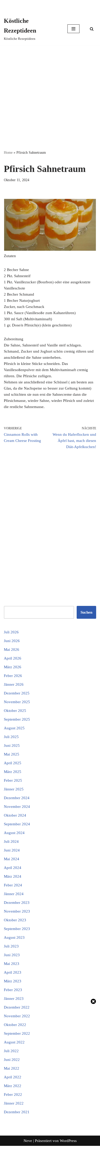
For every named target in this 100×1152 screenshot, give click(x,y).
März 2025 (12, 772)
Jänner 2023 (14, 998)
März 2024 (12, 876)
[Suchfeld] (92, 29)
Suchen (86, 612)
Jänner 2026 (14, 684)
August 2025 (14, 728)
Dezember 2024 (16, 798)
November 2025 (17, 702)
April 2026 (12, 658)
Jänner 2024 (14, 894)
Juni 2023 (12, 955)
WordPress (68, 1141)
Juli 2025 (11, 737)
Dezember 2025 (16, 693)
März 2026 (12, 667)
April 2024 (12, 868)
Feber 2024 (13, 885)
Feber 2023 (13, 990)
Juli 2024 (11, 841)
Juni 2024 (12, 850)
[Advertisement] (50, 97)
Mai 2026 (11, 649)
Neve (28, 1141)
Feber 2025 (13, 780)
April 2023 (12, 972)
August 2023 (14, 937)
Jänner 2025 (14, 789)
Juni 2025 (12, 745)
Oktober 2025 (15, 711)
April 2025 (12, 763)
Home (8, 152)
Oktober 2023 (15, 920)
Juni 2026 (12, 641)
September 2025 (17, 719)
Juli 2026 (11, 632)
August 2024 (14, 833)
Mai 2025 (11, 754)
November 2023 (17, 911)
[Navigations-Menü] (73, 28)
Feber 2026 (13, 676)
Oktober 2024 (15, 815)
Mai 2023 (11, 964)
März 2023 (12, 981)
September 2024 (17, 824)
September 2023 (17, 929)
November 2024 (17, 807)
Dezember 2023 (16, 903)
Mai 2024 (11, 859)
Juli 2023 (11, 946)
